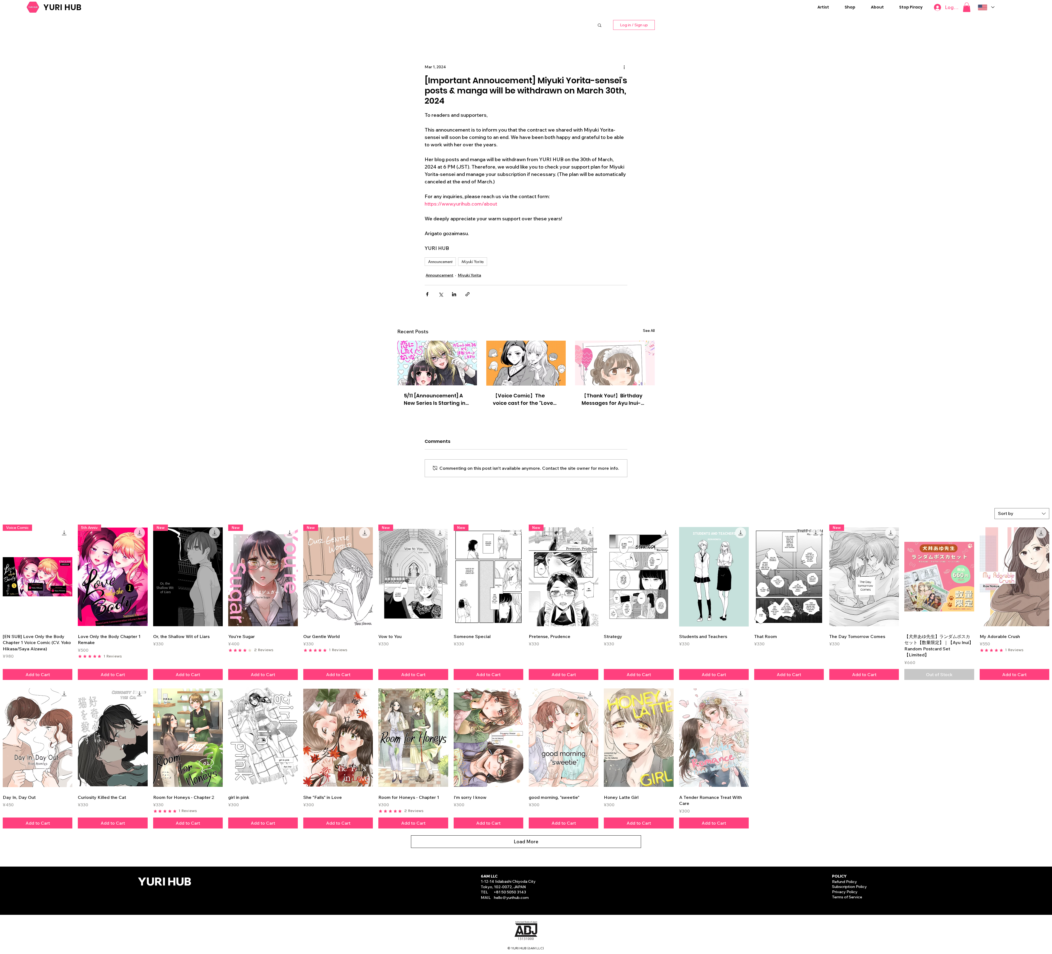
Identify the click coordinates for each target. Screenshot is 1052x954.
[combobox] (1021, 513)
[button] (823, 7)
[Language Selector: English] (986, 7)
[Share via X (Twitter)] (440, 294)
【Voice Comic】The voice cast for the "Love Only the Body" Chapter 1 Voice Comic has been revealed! (524, 399)
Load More (526, 841)
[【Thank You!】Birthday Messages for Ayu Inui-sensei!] (615, 363)
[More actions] (624, 67)
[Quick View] (638, 577)
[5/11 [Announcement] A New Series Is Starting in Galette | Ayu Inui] (437, 363)
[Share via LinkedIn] (454, 294)
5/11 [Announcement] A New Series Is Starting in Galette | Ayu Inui (434, 399)
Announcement (440, 261)
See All (649, 330)
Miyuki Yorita (473, 261)
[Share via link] (467, 294)
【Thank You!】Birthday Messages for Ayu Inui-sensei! (612, 399)
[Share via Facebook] (427, 294)
